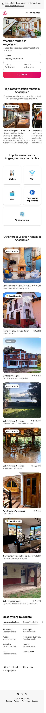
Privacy (9, 701)
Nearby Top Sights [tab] (30, 622)
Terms (16, 701)
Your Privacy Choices (30, 701)
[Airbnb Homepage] (5, 13)
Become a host (33, 12)
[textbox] (12, 67)
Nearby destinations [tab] (11, 622)
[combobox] (22, 58)
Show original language (14, 6)
